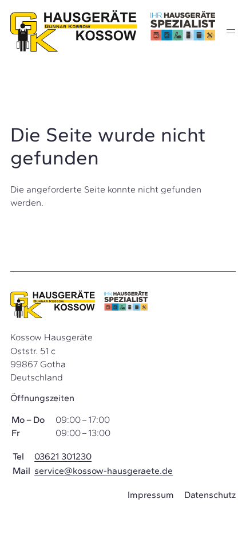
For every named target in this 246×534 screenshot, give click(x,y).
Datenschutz (210, 494)
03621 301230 (63, 456)
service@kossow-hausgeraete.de (103, 470)
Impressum (151, 494)
